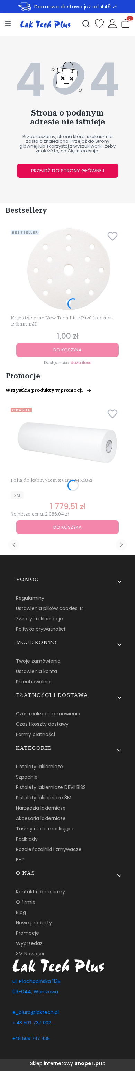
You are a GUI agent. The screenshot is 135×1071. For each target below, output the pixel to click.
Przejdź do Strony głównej (67, 170)
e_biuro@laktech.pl (35, 1012)
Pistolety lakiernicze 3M (43, 797)
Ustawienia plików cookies (47, 608)
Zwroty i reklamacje (39, 618)
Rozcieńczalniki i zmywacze (49, 849)
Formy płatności (35, 734)
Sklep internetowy (65, 1063)
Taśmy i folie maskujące (45, 828)
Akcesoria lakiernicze (41, 818)
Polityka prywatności (40, 628)
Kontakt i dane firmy (40, 891)
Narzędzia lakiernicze (41, 807)
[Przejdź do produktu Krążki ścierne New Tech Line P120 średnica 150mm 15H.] (67, 269)
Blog (21, 912)
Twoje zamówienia (38, 661)
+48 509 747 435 (31, 1038)
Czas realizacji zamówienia (48, 713)
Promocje (27, 933)
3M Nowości (30, 953)
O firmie (26, 902)
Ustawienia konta (36, 671)
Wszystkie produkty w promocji (44, 390)
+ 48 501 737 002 (31, 1022)
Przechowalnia (33, 681)
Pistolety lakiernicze (39, 766)
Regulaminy (30, 597)
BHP (20, 859)
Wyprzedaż (29, 943)
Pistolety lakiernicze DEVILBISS (51, 787)
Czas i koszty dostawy (42, 724)
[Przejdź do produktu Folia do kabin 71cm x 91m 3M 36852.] (67, 440)
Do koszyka (67, 350)
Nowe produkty (34, 922)
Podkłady (27, 838)
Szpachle (27, 776)
